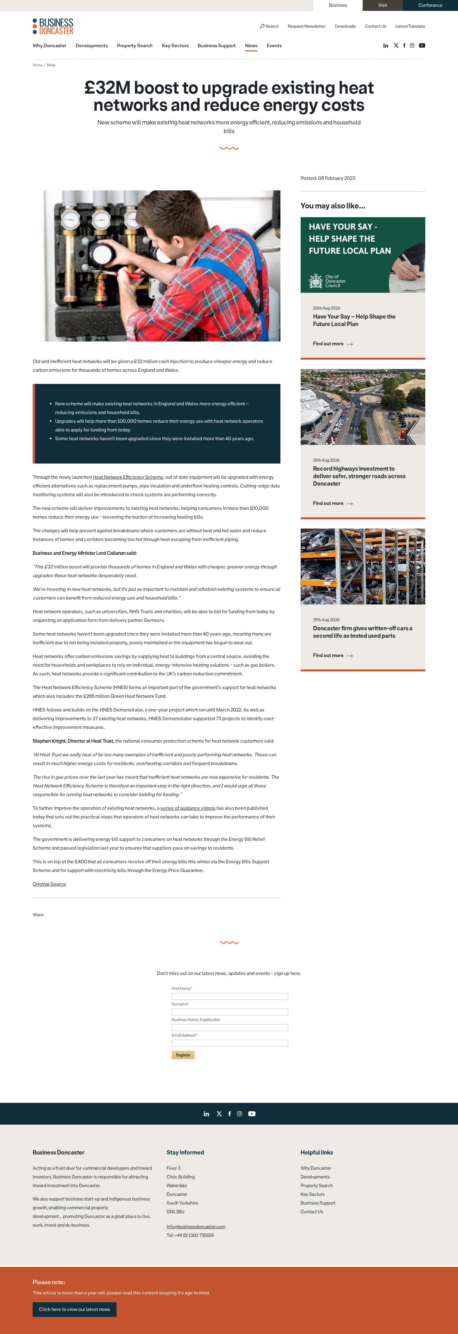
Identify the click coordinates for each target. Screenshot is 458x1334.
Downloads (345, 26)
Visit (382, 5)
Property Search (317, 1186)
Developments (315, 1177)
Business (338, 5)
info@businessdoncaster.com (196, 1227)
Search (272, 26)
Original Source (49, 884)
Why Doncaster (316, 1168)
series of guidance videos (188, 808)
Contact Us (375, 26)
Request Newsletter (307, 26)
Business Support (318, 1203)
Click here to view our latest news (74, 1309)
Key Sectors (313, 1194)
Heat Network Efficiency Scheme (128, 477)
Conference (430, 5)
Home (37, 65)
